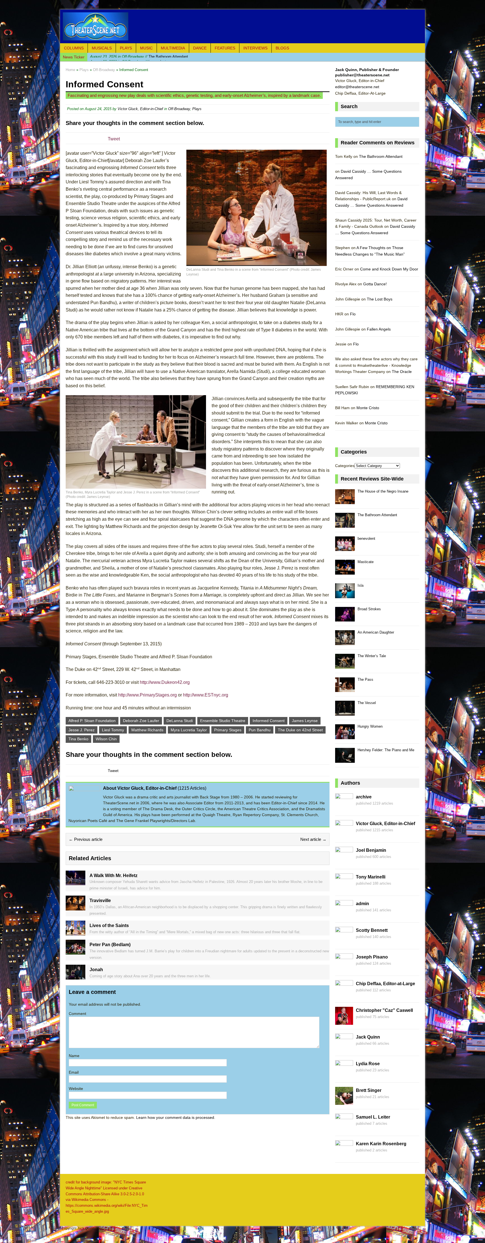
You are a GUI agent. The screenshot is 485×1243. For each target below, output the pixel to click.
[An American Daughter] (345, 642)
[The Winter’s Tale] (345, 665)
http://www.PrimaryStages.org (147, 695)
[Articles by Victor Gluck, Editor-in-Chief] (344, 835)
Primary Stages (227, 730)
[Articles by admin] (344, 915)
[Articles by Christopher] (344, 1021)
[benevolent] (345, 548)
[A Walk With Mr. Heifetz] (75, 882)
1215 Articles (192, 788)
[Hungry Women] (345, 736)
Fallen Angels (379, 329)
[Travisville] (75, 907)
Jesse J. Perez (81, 730)
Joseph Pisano (372, 957)
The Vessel (367, 703)
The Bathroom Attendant (380, 156)
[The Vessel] (345, 712)
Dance (200, 48)
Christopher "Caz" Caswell (384, 1010)
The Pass (365, 679)
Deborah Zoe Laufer (141, 720)
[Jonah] (75, 976)
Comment (77, 1013)
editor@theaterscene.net (357, 87)
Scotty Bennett (372, 930)
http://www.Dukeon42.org (165, 682)
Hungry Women (370, 726)
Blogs (282, 48)
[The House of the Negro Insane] (345, 501)
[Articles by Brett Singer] (344, 1101)
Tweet (114, 138)
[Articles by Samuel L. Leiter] (344, 1128)
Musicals (102, 48)
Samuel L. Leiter (373, 1117)
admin (362, 903)
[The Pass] (345, 689)
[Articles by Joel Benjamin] (344, 861)
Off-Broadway (179, 109)
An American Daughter (376, 632)
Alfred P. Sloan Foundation (92, 720)
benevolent (128, 57)
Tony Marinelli (370, 877)
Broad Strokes (369, 609)
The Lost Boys (379, 299)
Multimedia (173, 48)
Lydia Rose (368, 1063)
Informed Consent (269, 720)
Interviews (255, 48)
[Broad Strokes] (345, 618)
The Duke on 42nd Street (300, 730)
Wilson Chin (106, 739)
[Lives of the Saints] (75, 932)
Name (74, 1055)
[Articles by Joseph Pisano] (344, 968)
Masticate (366, 562)
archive (364, 796)
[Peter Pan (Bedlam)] (75, 951)
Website (76, 1088)
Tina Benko (78, 739)
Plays (126, 48)
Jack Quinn (368, 1037)
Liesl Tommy (113, 730)
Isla (360, 585)
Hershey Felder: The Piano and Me (386, 750)
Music (146, 48)
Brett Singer (368, 1090)
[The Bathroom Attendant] (345, 524)
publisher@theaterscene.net (362, 75)
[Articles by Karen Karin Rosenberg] (344, 1155)
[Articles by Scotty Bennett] (344, 941)
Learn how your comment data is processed (175, 1117)
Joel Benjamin (371, 850)
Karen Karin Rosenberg (381, 1143)
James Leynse (305, 720)
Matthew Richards (147, 730)
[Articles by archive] (344, 808)
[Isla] (345, 595)
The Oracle (402, 371)
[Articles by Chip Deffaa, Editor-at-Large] (344, 995)
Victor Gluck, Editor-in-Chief (140, 109)
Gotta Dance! (375, 284)
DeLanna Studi (179, 720)
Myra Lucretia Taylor (189, 730)
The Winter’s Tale (372, 656)
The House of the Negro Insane (383, 491)
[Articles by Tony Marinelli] (344, 888)
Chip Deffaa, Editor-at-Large (385, 983)
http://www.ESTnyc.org (205, 695)
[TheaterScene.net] (242, 26)
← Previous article (85, 839)
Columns (74, 48)
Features (225, 48)
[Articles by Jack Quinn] (344, 1048)
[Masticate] (345, 571)
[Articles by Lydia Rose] (344, 1075)
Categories (344, 465)
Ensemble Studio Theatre (222, 720)
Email (74, 1072)
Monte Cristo (367, 408)
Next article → (313, 839)
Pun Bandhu (260, 730)
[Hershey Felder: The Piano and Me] (345, 759)
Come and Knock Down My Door (389, 269)
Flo (353, 314)
